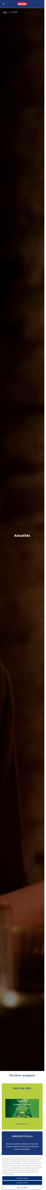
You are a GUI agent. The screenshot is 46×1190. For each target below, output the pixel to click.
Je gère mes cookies (22, 1187)
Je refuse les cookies (22, 1182)
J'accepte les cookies (22, 1178)
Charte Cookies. (9, 1174)
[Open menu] (3, 4)
